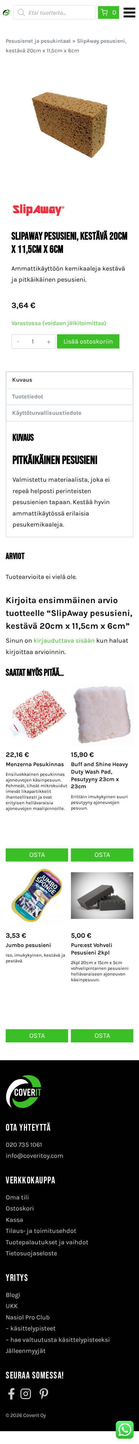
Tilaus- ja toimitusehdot (41, 1231)
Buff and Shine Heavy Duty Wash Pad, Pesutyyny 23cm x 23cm (99, 775)
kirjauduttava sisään (64, 640)
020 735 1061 (24, 1145)
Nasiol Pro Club (28, 1317)
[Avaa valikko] (129, 12)
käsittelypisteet (33, 1328)
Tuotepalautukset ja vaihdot (47, 1242)
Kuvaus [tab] (22, 379)
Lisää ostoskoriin (88, 341)
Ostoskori (20, 1208)
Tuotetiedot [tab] (27, 396)
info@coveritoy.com (34, 1156)
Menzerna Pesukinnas (35, 764)
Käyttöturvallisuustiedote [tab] (47, 412)
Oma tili (17, 1197)
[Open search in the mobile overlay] (55, 12)
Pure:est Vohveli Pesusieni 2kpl (91, 949)
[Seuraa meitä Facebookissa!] (12, 1393)
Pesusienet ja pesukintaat (38, 41)
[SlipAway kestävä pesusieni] (69, 125)
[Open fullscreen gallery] (120, 176)
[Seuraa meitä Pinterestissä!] (42, 1393)
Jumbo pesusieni (28, 945)
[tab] (69, 175)
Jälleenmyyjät (26, 1351)
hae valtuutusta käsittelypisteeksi (60, 1340)
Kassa (14, 1220)
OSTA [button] (37, 855)
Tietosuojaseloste (31, 1253)
